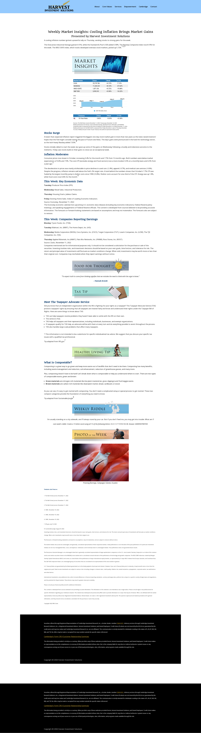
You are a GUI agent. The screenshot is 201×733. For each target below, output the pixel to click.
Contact (153, 7)
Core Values (107, 7)
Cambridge (143, 7)
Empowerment (130, 7)
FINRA (118, 623)
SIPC (122, 623)
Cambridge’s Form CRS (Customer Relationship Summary (66, 636)
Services (118, 7)
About (97, 7)
